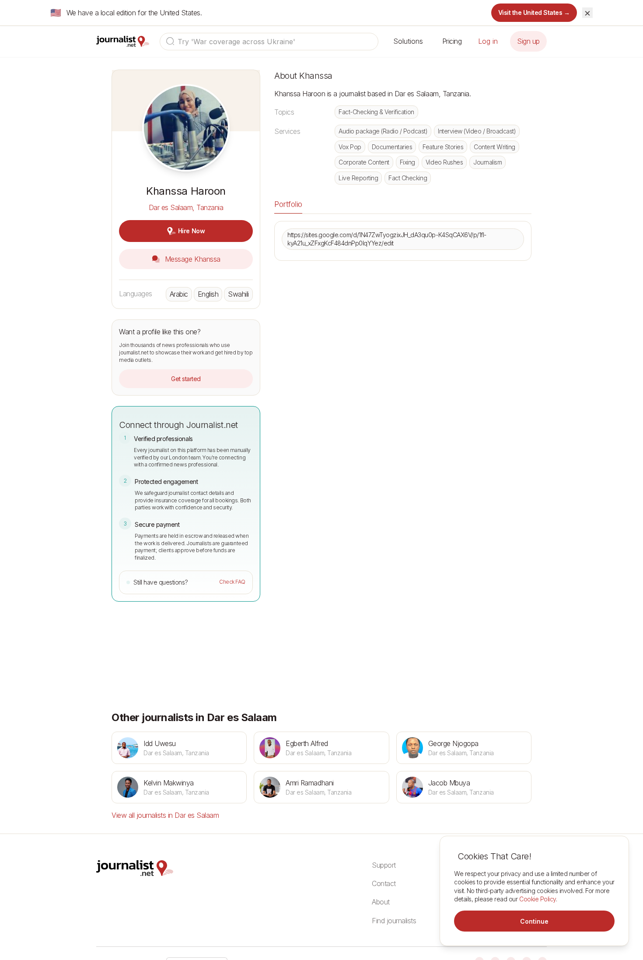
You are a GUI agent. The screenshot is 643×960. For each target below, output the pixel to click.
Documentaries (392, 147)
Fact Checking (407, 178)
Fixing (407, 162)
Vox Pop (350, 147)
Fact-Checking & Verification (376, 112)
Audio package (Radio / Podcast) (383, 131)
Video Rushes (444, 162)
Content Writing (494, 147)
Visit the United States (534, 12)
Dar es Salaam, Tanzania (186, 207)
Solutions (408, 41)
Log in (488, 41)
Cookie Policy (537, 899)
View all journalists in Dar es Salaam (165, 815)
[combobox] (269, 41)
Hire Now (191, 231)
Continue (534, 921)
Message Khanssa (191, 259)
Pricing (452, 41)
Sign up (528, 41)
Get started (186, 378)
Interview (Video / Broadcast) (477, 131)
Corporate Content (364, 162)
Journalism (487, 162)
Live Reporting (358, 178)
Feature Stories (443, 147)
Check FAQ (232, 581)
